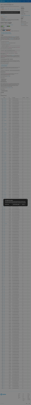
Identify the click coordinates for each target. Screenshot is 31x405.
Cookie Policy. (24, 202)
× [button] (26, 199)
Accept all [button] (23, 204)
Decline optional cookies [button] (16, 204)
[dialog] (15, 202)
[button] (7, 204)
